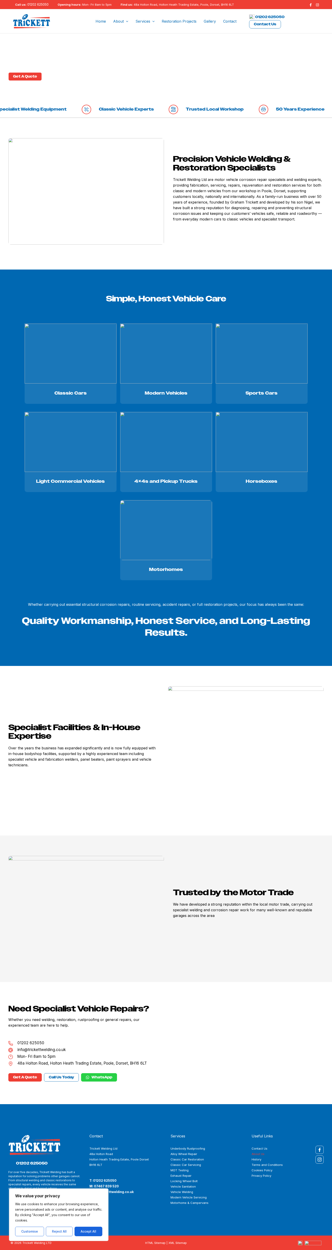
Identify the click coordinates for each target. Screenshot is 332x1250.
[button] (126, 21)
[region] (58, 1214)
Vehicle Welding (182, 1192)
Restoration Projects (179, 21)
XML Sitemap (177, 1243)
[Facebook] (310, 5)
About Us (258, 1154)
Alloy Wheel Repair (184, 1154)
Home (101, 21)
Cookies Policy (262, 1170)
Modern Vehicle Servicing (189, 1197)
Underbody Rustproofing (188, 1148)
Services (143, 21)
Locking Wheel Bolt (184, 1181)
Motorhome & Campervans (189, 1203)
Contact (229, 21)
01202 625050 (38, 4)
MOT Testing (180, 1170)
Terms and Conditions (267, 1165)
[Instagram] (317, 5)
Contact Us (265, 24)
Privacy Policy (261, 1175)
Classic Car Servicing (186, 1165)
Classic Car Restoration (187, 1159)
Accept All (88, 1231)
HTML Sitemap (155, 1243)
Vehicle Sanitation (183, 1186)
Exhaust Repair (181, 1175)
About (118, 21)
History (256, 1159)
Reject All (59, 1231)
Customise (29, 1231)
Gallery (210, 21)
